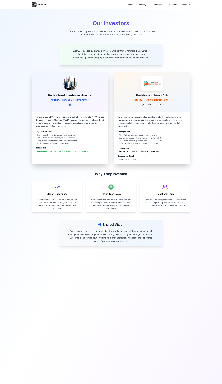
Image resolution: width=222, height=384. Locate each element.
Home (130, 4)
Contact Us (185, 4)
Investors (173, 4)
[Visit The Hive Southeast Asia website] (152, 83)
